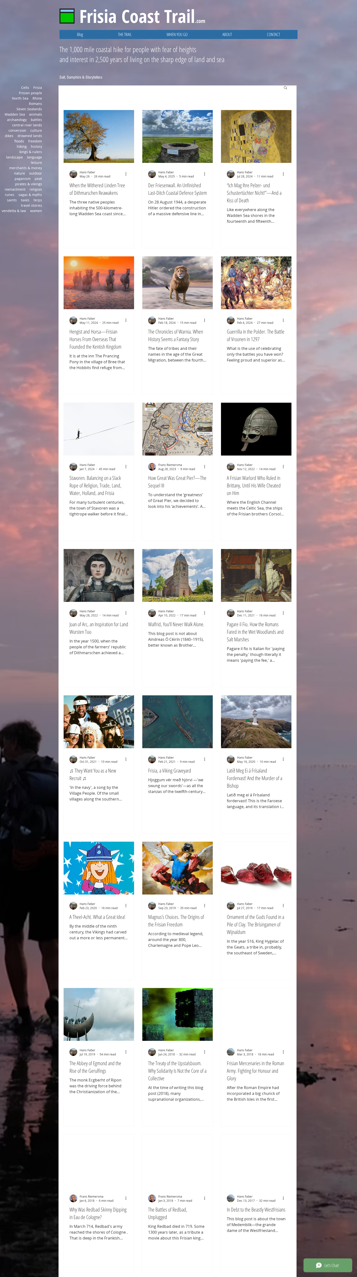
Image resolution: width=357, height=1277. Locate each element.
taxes (25, 200)
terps (38, 200)
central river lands (27, 125)
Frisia (37, 87)
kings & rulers (30, 152)
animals (35, 114)
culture (36, 130)
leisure (36, 162)
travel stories (31, 205)
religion (36, 189)
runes (9, 195)
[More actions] (127, 174)
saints (12, 200)
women (36, 211)
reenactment (15, 189)
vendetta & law (14, 211)
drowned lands (29, 136)
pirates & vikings (28, 184)
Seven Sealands (29, 109)
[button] (125, 34)
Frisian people (30, 93)
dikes (9, 136)
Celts (25, 87)
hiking (22, 146)
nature (19, 173)
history (36, 146)
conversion (17, 130)
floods (19, 141)
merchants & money (25, 168)
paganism (23, 179)
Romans (35, 104)
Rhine (37, 98)
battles (36, 120)
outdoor (35, 173)
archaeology (17, 120)
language (34, 157)
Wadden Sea (15, 114)
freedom (35, 141)
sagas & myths (30, 195)
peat (38, 179)
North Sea (20, 98)
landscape (14, 157)
